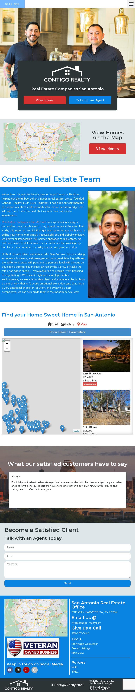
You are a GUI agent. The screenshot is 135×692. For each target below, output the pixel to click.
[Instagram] (18, 670)
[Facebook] (10, 670)
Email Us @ (84, 617)
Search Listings (81, 648)
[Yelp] (26, 670)
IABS (74, 667)
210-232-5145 (80, 633)
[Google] (34, 670)
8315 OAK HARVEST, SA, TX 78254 (95, 612)
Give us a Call (86, 628)
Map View (78, 653)
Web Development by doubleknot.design (101, 682)
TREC (75, 671)
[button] (131, 4)
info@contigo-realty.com (86, 623)
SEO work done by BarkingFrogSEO (99, 688)
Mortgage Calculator (85, 644)
